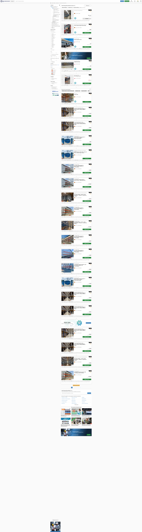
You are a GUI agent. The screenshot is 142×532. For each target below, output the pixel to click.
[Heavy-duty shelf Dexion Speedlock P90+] (67, 43)
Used (53, 79)
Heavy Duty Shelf (84, 90)
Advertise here (56, 520)
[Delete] (72, 7)
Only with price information (55, 54)
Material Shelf (73, 400)
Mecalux (53, 38)
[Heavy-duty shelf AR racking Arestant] (67, 79)
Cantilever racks (55, 11)
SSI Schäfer (53, 37)
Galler (53, 46)
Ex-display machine (54, 78)
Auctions (53, 83)
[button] (141, 1)
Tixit (52, 42)
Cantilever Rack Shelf (64, 400)
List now (89, 58)
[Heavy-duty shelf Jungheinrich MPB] (67, 65)
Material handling (55, 6)
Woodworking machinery (56, 25)
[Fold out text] (76, 22)
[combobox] (55, 68)
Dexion (53, 40)
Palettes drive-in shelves (56, 13)
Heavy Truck (73, 398)
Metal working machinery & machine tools (55, 23)
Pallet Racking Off (74, 403)
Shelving (83, 397)
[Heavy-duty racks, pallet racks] (67, 14)
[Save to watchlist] (90, 11)
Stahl (53, 43)
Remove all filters (83, 7)
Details (87, 18)
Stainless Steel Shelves (85, 403)
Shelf (88, 90)
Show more (76, 404)
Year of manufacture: (53, 55)
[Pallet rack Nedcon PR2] (67, 97)
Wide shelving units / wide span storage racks (56, 15)
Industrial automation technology (56, 27)
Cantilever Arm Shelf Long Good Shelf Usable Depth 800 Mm (69, 398)
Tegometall (53, 44)
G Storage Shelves (64, 401)
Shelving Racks (84, 398)
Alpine (53, 47)
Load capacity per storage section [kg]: (55, 59)
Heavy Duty (63, 403)
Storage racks (55, 7)
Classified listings (54, 82)
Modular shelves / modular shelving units (56, 10)
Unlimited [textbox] (53, 68)
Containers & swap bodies (56, 17)
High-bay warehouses (56, 19)
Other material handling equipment (56, 21)
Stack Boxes (83, 401)
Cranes (54, 18)
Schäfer (53, 36)
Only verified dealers (55, 88)
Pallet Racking (73, 401)
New (53, 77)
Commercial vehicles (55, 24)
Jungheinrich (54, 34)
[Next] (90, 89)
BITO (53, 39)
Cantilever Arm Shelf (64, 397)
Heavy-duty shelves (56, 8)
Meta (53, 41)
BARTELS (53, 45)
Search (122, 1)
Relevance (87, 5)
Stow (53, 33)
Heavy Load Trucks (74, 397)
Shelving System (84, 400)
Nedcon (53, 35)
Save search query (76, 385)
